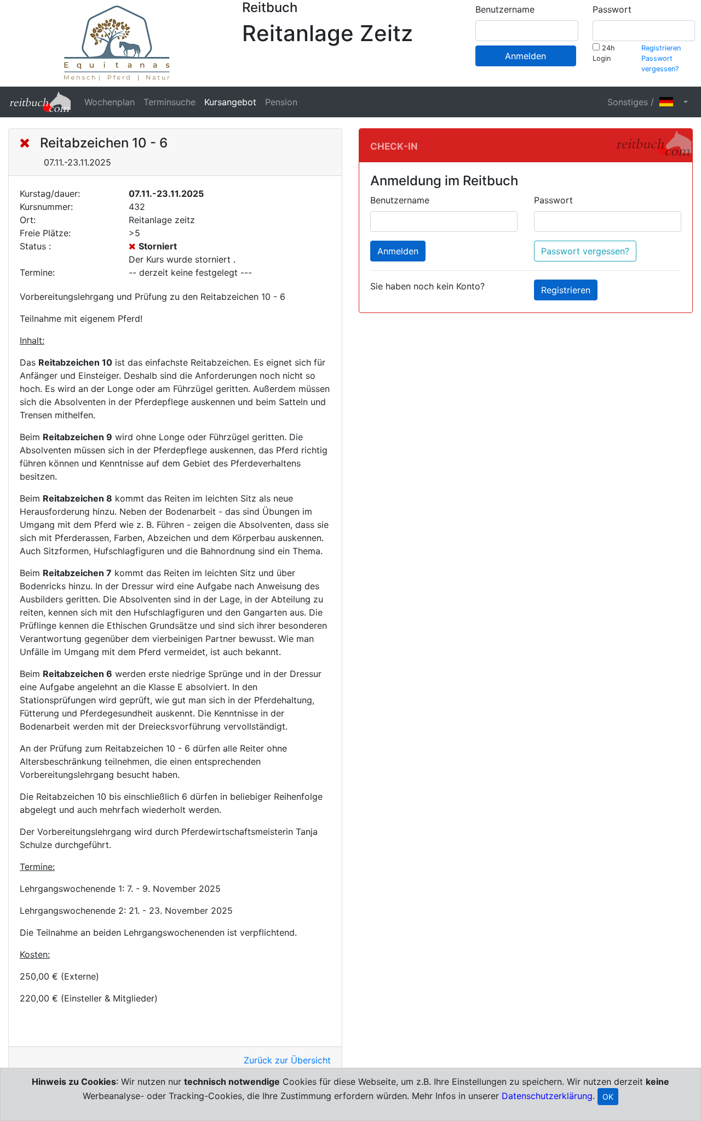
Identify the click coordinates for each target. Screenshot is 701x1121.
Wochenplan (109, 101)
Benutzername (505, 9)
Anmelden (525, 55)
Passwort (612, 9)
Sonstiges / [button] (633, 101)
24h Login (604, 53)
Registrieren (661, 48)
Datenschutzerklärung (547, 1095)
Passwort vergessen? (585, 251)
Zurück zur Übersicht (287, 1060)
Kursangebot (230, 101)
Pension (281, 101)
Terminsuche (169, 101)
